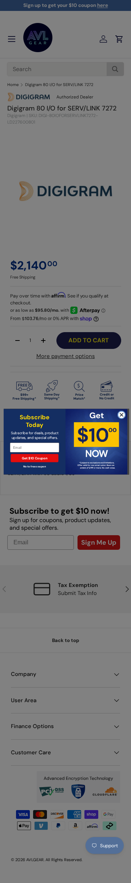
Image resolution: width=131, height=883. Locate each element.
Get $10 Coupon (35, 458)
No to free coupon (34, 466)
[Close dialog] (121, 414)
